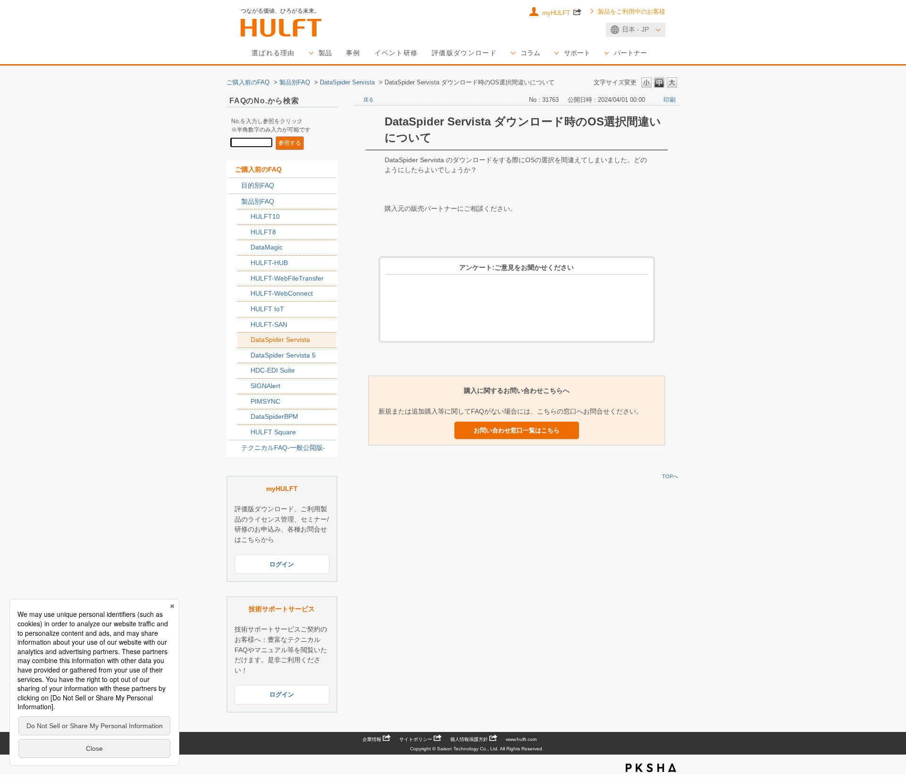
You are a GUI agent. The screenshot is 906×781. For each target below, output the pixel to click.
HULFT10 (265, 216)
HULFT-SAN (269, 324)
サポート (577, 53)
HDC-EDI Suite (273, 370)
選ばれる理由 (273, 53)
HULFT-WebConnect (282, 293)
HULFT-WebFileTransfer (287, 278)
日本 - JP (635, 29)
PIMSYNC (265, 401)
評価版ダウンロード (464, 53)
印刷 (669, 99)
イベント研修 (396, 53)
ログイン (281, 564)
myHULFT (557, 12)
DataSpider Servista (347, 82)
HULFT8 (263, 232)
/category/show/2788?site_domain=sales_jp (234, 186)
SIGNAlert (265, 386)
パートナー (630, 53)
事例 (353, 53)
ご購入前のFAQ (247, 82)
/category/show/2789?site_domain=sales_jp (234, 202)
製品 (325, 53)
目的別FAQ (257, 185)
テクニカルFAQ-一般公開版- (283, 447)
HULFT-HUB (269, 262)
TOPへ (670, 476)
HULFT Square (273, 432)
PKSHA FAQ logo (651, 768)
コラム (530, 53)
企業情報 (371, 739)
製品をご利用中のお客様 (631, 11)
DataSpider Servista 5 (283, 355)
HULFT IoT (267, 309)
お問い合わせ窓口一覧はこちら (517, 430)
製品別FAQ (294, 82)
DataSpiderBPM (274, 416)
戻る (368, 99)
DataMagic (267, 247)
